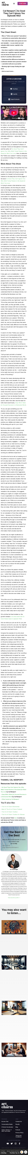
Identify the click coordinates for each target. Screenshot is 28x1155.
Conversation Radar (7, 1124)
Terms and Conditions (19, 1136)
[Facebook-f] (19, 1143)
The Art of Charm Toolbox (10, 812)
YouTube (15, 89)
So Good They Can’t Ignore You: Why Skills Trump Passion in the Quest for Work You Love (14, 151)
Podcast (18, 1129)
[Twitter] (11, 1143)
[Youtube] (7, 1143)
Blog (17, 1127)
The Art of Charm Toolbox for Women (13, 814)
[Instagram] (15, 1143)
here (15, 818)
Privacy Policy (19, 1132)
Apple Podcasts (15, 99)
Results (18, 1124)
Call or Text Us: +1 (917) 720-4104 (6, 1130)
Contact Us (19, 1121)
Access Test (5, 1121)
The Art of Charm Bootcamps (10, 806)
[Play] (22, 1152)
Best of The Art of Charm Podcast (12, 809)
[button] (14, 3)
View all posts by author (13, 897)
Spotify (15, 94)
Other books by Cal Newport (10, 799)
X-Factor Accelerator (7, 1127)
